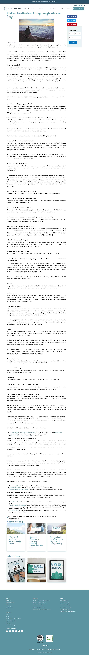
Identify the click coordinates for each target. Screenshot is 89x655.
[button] (72, 16)
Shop (7, 614)
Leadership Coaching (65, 603)
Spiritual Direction (64, 600)
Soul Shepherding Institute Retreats (41, 600)
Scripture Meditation (45, 516)
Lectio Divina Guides (15, 502)
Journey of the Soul (10, 621)
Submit (73, 42)
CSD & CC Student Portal (39, 607)
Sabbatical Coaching (65, 605)
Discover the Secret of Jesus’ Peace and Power (22, 436)
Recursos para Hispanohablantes (67, 611)
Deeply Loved (9, 616)
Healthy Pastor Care (65, 609)
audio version (58, 432)
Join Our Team (9, 607)
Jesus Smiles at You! (15, 487)
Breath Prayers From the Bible (18, 505)
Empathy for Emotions (29, 516)
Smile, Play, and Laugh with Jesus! (19, 489)
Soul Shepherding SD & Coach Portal (41, 609)
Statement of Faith (10, 602)
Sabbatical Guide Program (66, 607)
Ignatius (37, 516)
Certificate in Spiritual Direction (40, 603)
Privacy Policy (44, 645)
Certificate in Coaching (38, 605)
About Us (8, 600)
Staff (7, 604)
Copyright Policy (44, 647)
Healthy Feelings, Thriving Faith (13, 619)
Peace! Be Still (13, 434)
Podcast (8, 623)
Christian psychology (16, 516)
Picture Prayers (14, 510)
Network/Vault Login (11, 625)
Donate (7, 609)
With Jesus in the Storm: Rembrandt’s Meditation (23, 432)
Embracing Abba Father (16, 486)
